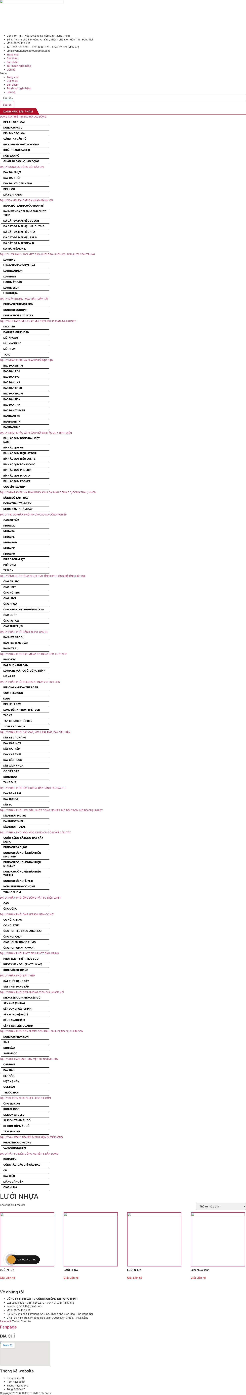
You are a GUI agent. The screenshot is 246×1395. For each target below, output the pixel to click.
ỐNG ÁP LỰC (11, 581)
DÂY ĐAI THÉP (12, 178)
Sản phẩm (12, 62)
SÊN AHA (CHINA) (14, 1003)
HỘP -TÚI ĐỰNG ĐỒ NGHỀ (19, 886)
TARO (6, 354)
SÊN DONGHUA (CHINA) (17, 1008)
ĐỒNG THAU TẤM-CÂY (17, 503)
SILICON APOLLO (14, 1114)
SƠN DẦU (9, 1048)
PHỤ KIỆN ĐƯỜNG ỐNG (17, 1142)
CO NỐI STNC (11, 925)
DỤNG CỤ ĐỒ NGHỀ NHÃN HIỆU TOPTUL (22, 873)
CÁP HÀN (9, 1064)
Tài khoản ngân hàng (19, 65)
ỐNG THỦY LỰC (13, 626)
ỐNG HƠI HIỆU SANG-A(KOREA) (22, 931)
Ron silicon (11, 1109)
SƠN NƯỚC (10, 1053)
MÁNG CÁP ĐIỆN (13, 1181)
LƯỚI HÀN (9, 276)
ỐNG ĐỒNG (10, 908)
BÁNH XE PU (10, 648)
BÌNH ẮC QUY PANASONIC (19, 464)
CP (5, 1170)
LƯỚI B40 (9, 259)
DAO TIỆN (9, 326)
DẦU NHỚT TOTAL (14, 826)
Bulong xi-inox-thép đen (20, 687)
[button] (123, 73)
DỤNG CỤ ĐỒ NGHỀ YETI (18, 881)
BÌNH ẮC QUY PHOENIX (17, 470)
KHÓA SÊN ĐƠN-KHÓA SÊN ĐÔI (22, 997)
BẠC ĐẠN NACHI (13, 393)
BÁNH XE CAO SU (13, 637)
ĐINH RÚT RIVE (12, 704)
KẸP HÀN (8, 1075)
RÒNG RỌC (10, 776)
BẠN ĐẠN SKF (11, 427)
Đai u (6, 698)
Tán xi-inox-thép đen (17, 721)
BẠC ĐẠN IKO (11, 376)
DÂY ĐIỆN (9, 1176)
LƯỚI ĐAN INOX (12, 270)
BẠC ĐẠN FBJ (11, 371)
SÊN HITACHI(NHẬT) (15, 1014)
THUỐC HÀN (11, 1092)
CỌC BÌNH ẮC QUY (14, 486)
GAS (6, 903)
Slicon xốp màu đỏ (16, 1126)
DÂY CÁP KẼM (11, 748)
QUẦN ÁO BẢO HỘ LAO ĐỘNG (21, 161)
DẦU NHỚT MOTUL (14, 815)
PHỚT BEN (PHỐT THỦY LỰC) (21, 958)
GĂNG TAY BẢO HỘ (14, 138)
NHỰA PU (9, 553)
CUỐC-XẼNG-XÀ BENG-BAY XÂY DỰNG (23, 839)
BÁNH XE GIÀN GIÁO (15, 643)
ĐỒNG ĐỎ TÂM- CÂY (15, 497)
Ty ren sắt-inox (14, 726)
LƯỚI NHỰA (10, 293)
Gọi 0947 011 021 (27, 1259)
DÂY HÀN (9, 1070)
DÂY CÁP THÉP (12, 754)
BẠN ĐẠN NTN (12, 421)
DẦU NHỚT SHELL (14, 821)
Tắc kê (7, 715)
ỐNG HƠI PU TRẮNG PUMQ (19, 942)
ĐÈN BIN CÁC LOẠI (14, 133)
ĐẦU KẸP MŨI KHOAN (16, 332)
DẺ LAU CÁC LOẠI (14, 122)
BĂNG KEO (9, 659)
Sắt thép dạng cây (16, 981)
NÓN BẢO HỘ (11, 155)
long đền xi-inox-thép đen (21, 709)
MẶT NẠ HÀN (11, 1081)
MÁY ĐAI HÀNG (12, 194)
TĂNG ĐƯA (10, 782)
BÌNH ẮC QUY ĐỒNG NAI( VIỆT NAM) (21, 440)
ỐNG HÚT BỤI (11, 592)
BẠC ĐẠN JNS (11, 382)
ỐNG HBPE (9, 587)
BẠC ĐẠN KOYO (12, 388)
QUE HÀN (9, 1086)
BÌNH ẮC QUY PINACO (16, 475)
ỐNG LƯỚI (9, 598)
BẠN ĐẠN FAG (11, 416)
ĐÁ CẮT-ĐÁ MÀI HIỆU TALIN (20, 237)
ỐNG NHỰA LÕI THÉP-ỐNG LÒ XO (23, 609)
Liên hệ (11, 69)
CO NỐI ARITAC (12, 919)
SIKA (6, 1042)
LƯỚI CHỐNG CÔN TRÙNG (19, 265)
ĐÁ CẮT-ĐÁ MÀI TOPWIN (18, 243)
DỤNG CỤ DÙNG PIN (15, 310)
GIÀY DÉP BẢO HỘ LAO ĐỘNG (21, 144)
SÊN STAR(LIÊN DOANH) (18, 1025)
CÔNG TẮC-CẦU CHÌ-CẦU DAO (21, 1164)
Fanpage (8, 1327)
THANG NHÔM (12, 892)
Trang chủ (13, 54)
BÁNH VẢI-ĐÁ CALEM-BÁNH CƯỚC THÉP (24, 213)
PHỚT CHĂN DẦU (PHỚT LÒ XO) (22, 964)
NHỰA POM (10, 542)
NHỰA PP (9, 548)
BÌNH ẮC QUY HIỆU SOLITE (19, 458)
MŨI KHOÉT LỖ (12, 343)
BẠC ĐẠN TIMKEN (14, 410)
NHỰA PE (9, 536)
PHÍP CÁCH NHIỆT (14, 559)
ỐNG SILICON (11, 1103)
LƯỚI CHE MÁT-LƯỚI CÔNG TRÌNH (24, 670)
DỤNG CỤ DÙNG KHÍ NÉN (18, 304)
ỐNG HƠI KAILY (12, 936)
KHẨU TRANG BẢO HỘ (16, 150)
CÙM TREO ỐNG (13, 692)
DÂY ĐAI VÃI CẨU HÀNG (17, 183)
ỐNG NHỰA (10, 603)
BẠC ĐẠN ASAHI (13, 365)
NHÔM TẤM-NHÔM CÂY (18, 509)
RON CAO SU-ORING (15, 970)
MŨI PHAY (9, 349)
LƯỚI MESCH (11, 287)
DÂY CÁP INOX (12, 743)
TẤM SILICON (11, 1131)
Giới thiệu (12, 58)
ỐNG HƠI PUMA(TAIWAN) (18, 947)
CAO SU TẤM (11, 520)
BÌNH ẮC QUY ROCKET (16, 481)
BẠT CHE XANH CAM (15, 665)
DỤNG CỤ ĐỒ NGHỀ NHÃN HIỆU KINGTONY (22, 854)
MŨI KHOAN (10, 337)
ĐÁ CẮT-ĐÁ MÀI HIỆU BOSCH (21, 220)
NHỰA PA (9, 531)
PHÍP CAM (9, 564)
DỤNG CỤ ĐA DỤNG (15, 847)
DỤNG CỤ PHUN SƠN (16, 1036)
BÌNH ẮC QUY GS (13, 447)
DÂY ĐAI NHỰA (12, 172)
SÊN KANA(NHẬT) (14, 1020)
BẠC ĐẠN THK (11, 404)
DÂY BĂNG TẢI (12, 793)
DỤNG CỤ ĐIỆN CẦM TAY (18, 315)
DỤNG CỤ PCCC (13, 127)
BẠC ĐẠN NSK (11, 399)
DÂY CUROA (10, 799)
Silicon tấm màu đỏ (17, 1120)
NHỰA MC (9, 525)
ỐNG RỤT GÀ (11, 620)
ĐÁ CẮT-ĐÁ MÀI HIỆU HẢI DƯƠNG (23, 226)
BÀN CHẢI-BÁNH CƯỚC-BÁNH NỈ (23, 205)
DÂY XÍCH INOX (12, 760)
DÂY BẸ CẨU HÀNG (14, 737)
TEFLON (8, 570)
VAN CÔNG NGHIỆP (15, 1148)
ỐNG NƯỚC (10, 615)
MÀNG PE (9, 676)
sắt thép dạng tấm (16, 986)
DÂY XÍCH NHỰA (13, 765)
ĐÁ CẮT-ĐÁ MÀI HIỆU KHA (19, 232)
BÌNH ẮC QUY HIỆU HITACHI (19, 453)
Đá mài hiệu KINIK (14, 248)
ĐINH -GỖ (9, 189)
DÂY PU (8, 804)
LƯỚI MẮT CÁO (12, 282)
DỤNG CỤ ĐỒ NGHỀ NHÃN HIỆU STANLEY (22, 864)
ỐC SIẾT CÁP (11, 771)
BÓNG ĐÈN (9, 1159)
